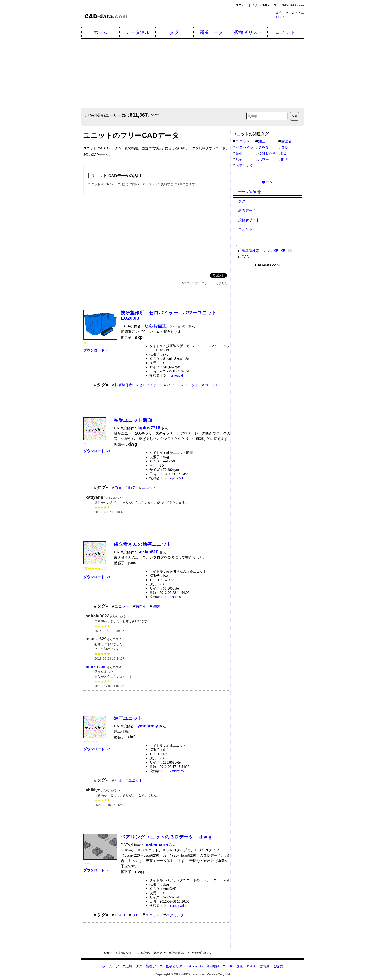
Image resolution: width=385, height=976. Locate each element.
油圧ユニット (128, 718)
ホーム (100, 32)
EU (207, 385)
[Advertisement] (214, 73)
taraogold (176, 375)
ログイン (282, 17)
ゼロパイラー (149, 385)
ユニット (191, 385)
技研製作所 (124, 385)
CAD (245, 257)
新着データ (211, 32)
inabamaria (178, 905)
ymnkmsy (177, 771)
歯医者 (140, 606)
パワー (172, 385)
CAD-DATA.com (292, 5)
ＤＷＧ (120, 915)
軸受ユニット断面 (133, 420)
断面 (118, 488)
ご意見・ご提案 (271, 966)
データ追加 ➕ (249, 192)
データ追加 (137, 32)
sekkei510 (177, 597)
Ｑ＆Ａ (251, 966)
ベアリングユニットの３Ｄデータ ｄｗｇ (166, 836)
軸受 (131, 488)
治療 (156, 606)
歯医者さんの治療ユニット (143, 544)
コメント (285, 32)
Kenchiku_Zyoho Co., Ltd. (210, 974)
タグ (174, 32)
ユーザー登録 (233, 966)
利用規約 (212, 966)
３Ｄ (135, 915)
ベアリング (175, 915)
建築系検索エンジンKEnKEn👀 (267, 251)
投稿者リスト (248, 32)
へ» (96, 350)
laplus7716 (177, 478)
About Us (196, 966)
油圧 (118, 780)
